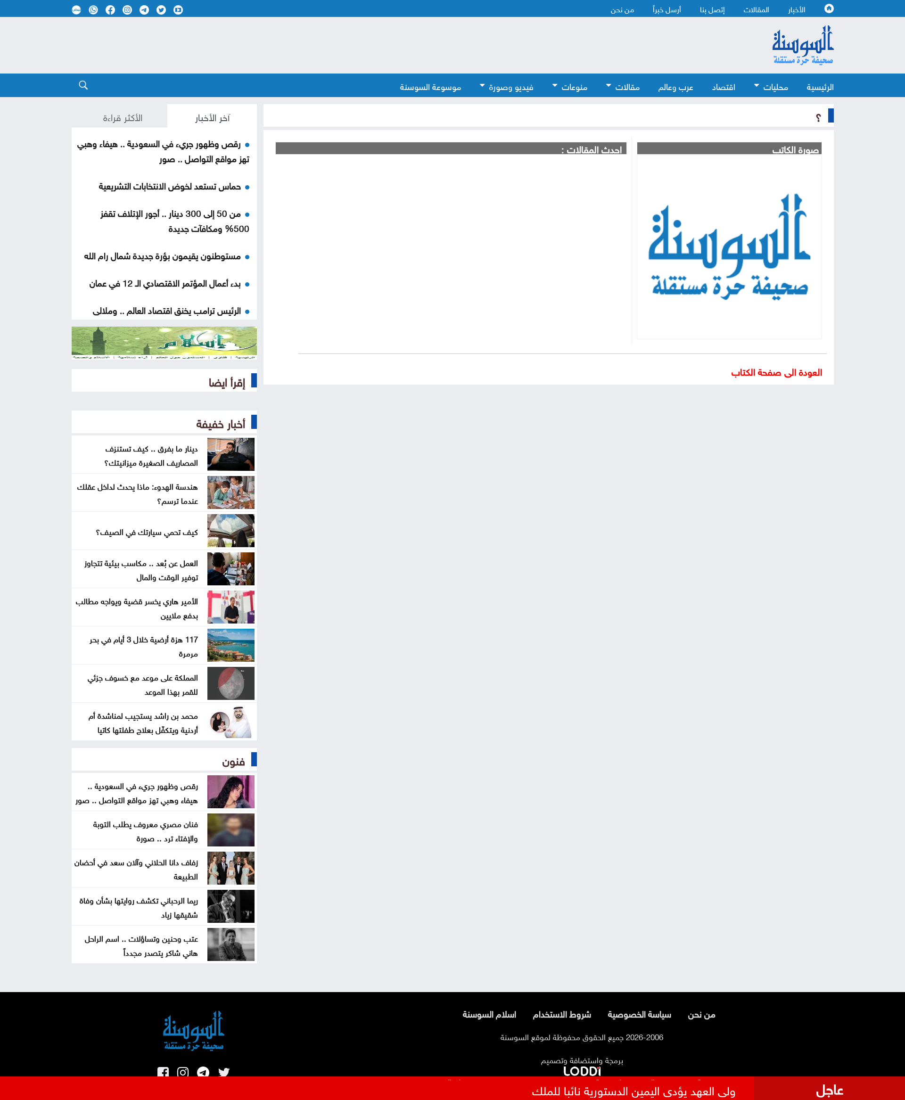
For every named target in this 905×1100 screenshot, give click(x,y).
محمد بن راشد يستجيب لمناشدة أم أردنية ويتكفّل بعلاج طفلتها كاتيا (143, 721)
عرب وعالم (675, 85)
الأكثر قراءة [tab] (122, 116)
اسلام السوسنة (489, 1012)
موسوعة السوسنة (430, 85)
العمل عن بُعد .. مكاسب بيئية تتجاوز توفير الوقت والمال (141, 569)
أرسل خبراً (667, 8)
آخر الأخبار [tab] (212, 116)
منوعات (574, 85)
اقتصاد (723, 85)
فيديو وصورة (511, 85)
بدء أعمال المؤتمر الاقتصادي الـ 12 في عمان (165, 281)
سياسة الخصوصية (639, 1012)
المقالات (756, 8)
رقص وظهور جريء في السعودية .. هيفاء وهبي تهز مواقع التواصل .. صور (163, 150)
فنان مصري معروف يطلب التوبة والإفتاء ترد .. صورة (145, 830)
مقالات (628, 85)
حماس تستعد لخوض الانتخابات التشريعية (170, 184)
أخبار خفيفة (221, 422)
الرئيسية (820, 85)
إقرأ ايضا (227, 380)
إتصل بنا (712, 8)
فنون (233, 759)
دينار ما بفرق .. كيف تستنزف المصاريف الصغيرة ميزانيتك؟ (151, 454)
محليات (776, 85)
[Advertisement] (375, 45)
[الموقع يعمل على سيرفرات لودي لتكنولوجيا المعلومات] (582, 1069)
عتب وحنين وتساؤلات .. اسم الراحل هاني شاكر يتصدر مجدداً (141, 944)
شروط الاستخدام (562, 1012)
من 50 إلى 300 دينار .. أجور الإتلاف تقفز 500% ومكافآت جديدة (174, 220)
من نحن (622, 8)
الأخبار (797, 8)
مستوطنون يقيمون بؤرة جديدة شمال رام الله (162, 254)
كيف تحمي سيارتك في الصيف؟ (147, 531)
